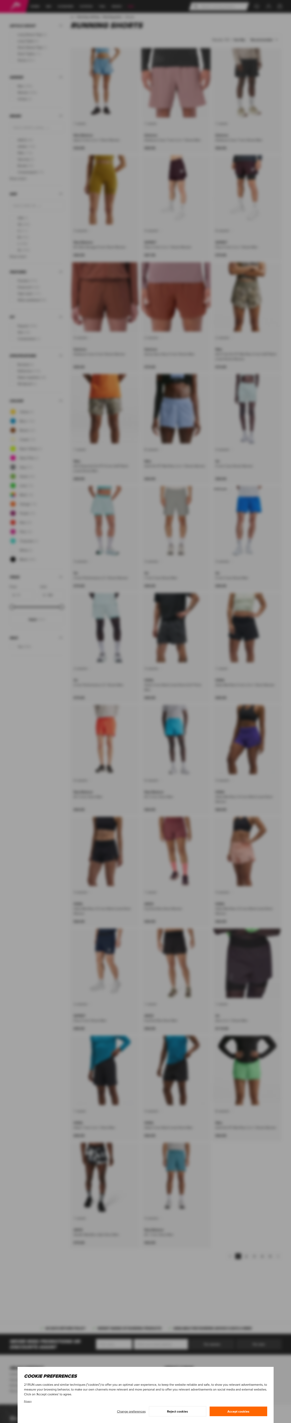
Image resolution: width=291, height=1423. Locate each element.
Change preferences (131, 1411)
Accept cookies (238, 1411)
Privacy (28, 1401)
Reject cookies (177, 1411)
